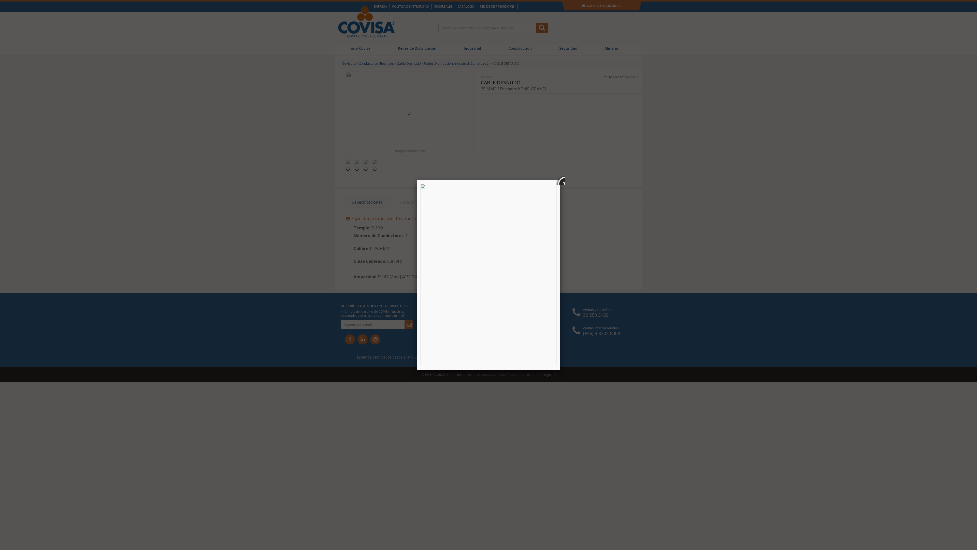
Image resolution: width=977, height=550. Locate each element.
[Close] (560, 180)
